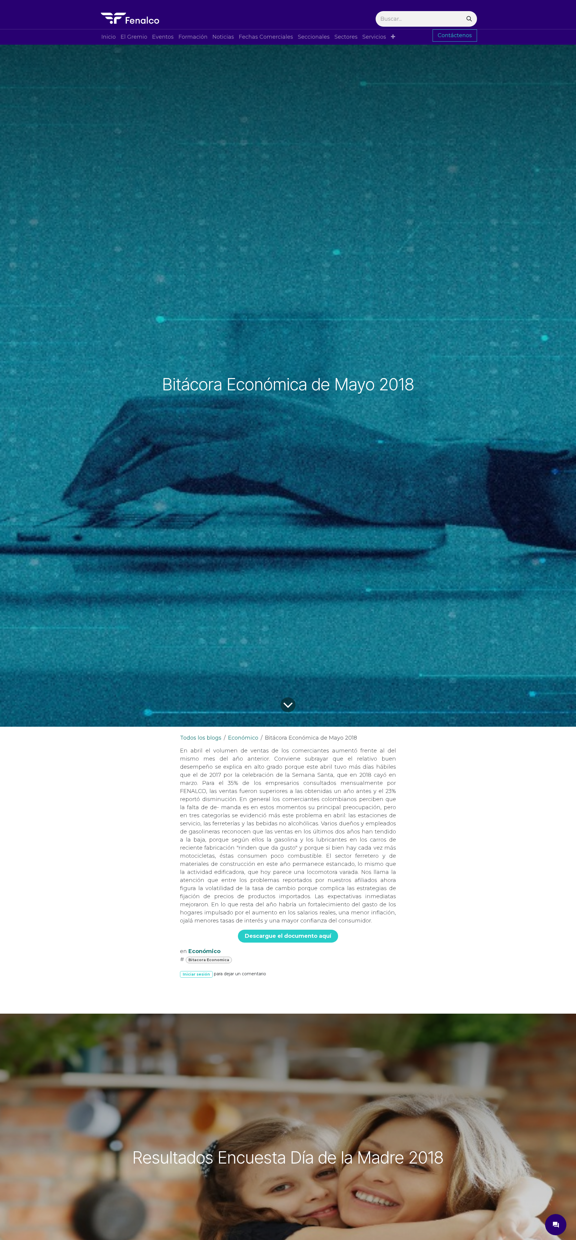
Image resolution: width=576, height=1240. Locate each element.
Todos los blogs (200, 738)
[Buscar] (469, 19)
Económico (243, 738)
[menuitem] (108, 37)
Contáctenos (455, 35)
